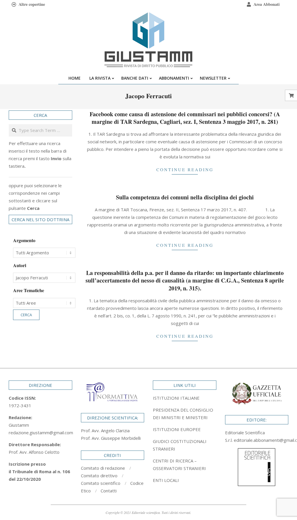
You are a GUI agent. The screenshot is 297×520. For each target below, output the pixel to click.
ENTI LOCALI (166, 480)
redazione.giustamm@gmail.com (41, 432)
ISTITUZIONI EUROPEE (177, 429)
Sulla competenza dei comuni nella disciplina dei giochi (185, 197)
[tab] (184, 413)
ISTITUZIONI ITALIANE (176, 398)
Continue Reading (184, 169)
